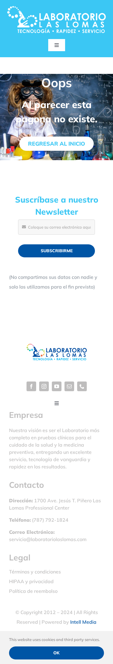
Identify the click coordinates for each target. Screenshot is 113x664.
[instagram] (44, 386)
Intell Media (83, 622)
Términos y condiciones (35, 572)
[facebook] (31, 386)
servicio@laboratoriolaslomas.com (47, 539)
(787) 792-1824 (50, 520)
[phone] (82, 386)
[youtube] (56, 386)
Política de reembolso (33, 591)
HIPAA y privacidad (31, 581)
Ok (56, 653)
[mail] (69, 386)
